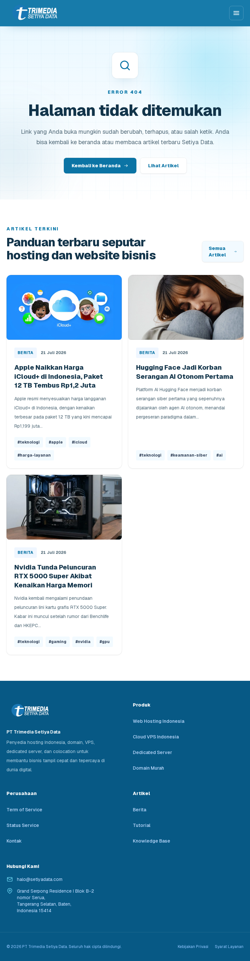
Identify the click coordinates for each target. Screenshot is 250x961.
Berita (26, 352)
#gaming (57, 641)
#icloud (79, 442)
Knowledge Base (151, 841)
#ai (219, 455)
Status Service (23, 825)
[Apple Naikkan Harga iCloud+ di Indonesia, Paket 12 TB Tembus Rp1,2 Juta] (64, 307)
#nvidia (83, 641)
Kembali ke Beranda (96, 166)
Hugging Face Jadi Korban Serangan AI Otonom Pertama (184, 372)
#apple (56, 442)
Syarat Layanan (229, 946)
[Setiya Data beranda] (34, 13)
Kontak (14, 841)
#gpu (105, 641)
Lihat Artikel (163, 166)
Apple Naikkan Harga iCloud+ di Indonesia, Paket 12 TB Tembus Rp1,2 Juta (58, 376)
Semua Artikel (217, 251)
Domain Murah (148, 768)
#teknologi (29, 442)
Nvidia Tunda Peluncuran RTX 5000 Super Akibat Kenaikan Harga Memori (55, 576)
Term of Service (24, 810)
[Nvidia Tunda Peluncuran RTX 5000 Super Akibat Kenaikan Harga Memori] (64, 507)
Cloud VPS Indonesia (156, 737)
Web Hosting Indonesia (158, 721)
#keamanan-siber (189, 455)
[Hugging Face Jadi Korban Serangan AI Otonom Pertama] (185, 307)
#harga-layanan (34, 455)
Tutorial (141, 825)
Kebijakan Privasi (193, 946)
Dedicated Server (152, 752)
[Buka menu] (236, 13)
